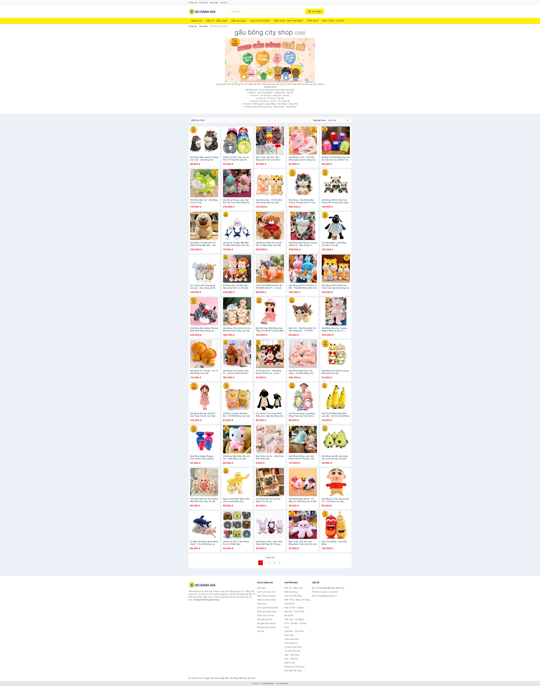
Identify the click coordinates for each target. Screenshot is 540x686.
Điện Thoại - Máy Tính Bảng (288, 21)
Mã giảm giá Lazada (266, 623)
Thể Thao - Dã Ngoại (294, 619)
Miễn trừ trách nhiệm (266, 599)
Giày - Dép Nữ (291, 658)
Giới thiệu (214, 2)
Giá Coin (251, 678)
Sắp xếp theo (319, 120)
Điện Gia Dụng (238, 21)
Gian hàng (203, 26)
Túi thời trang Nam (293, 647)
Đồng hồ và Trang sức (294, 666)
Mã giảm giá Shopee (266, 627)
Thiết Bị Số (312, 21)
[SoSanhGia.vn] (202, 11)
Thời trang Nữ (290, 643)
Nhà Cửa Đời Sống (260, 21)
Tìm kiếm (316, 11)
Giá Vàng (234, 678)
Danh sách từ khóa (265, 615)
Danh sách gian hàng (266, 611)
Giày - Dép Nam (291, 655)
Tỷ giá (206, 678)
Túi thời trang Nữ (292, 651)
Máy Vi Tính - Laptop (333, 21)
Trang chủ (192, 2)
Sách (286, 627)
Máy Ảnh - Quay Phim (294, 611)
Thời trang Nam (291, 639)
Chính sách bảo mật (266, 592)
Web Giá (243, 678)
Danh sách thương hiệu (267, 607)
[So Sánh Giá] (202, 584)
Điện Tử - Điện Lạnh (216, 21)
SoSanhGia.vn (267, 683)
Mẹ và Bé (288, 615)
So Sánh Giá (281, 683)
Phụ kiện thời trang (293, 670)
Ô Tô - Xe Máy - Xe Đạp (295, 623)
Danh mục (203, 2)
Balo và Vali (289, 662)
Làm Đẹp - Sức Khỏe (294, 631)
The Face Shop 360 (219, 678)
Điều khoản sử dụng (266, 596)
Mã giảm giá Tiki (264, 619)
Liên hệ (223, 2)
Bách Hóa (288, 635)
